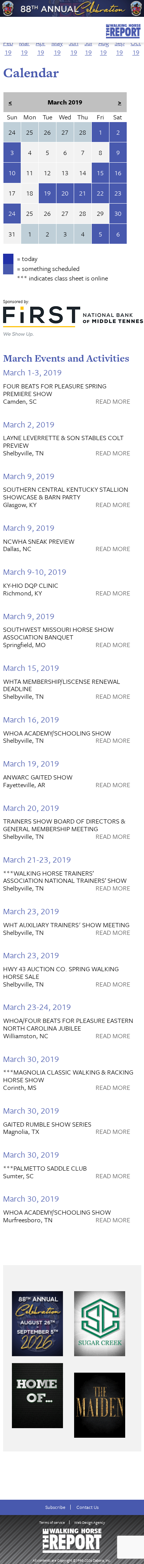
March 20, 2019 (31, 808)
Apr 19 (40, 47)
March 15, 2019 (31, 668)
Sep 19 (119, 47)
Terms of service (52, 1522)
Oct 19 (136, 47)
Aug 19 (103, 47)
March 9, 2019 (29, 476)
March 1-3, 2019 (32, 372)
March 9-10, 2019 (34, 571)
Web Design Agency (89, 1522)
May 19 (57, 47)
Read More (113, 402)
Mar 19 (24, 47)
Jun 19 (73, 47)
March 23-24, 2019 (37, 1007)
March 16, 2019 (31, 719)
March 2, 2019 (29, 424)
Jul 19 (88, 47)
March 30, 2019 (31, 1059)
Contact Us (87, 1507)
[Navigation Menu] (5, 29)
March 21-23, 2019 (37, 859)
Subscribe (55, 1507)
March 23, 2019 (31, 911)
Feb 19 (8, 47)
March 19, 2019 (31, 763)
